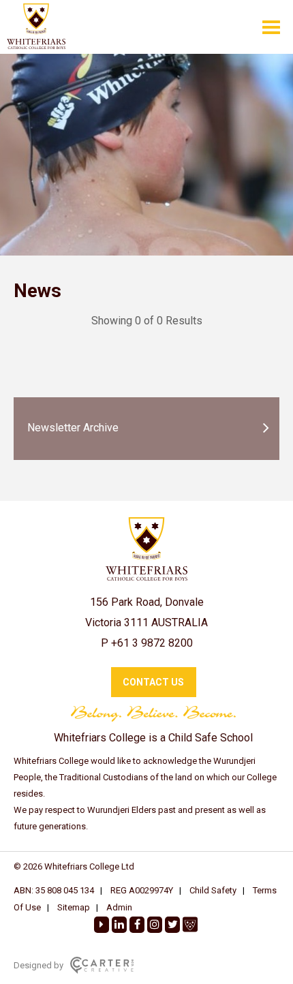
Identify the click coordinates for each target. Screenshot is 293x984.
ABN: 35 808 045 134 (54, 890)
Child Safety (212, 890)
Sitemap (73, 907)
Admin (119, 907)
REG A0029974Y (141, 890)
